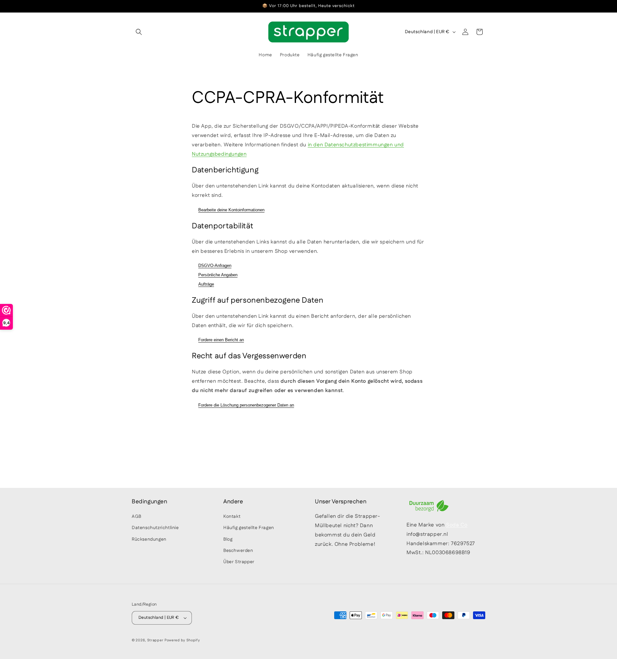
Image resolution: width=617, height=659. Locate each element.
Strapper (155, 640)
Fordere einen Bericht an (221, 339)
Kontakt (231, 516)
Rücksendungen (149, 539)
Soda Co (456, 525)
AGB (136, 516)
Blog (227, 539)
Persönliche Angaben (217, 274)
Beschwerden (238, 550)
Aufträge (206, 284)
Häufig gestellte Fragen (248, 528)
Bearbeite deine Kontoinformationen (231, 209)
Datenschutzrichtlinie (155, 528)
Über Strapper (239, 562)
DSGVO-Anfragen (214, 265)
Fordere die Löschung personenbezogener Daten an (246, 405)
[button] (139, 32)
